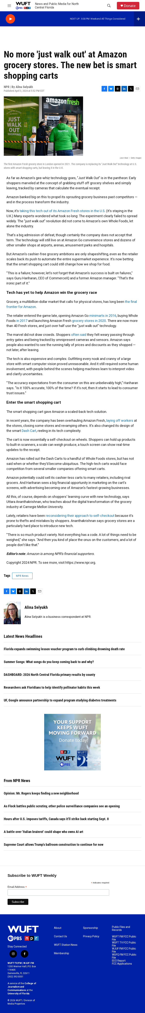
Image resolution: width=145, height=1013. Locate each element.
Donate (130, 6)
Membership (61, 953)
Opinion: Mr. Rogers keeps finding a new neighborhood (41, 793)
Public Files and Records (121, 928)
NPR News (22, 575)
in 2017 (21, 321)
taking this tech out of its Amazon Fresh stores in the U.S (62, 211)
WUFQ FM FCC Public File (124, 956)
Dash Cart (29, 431)
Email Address (17, 887)
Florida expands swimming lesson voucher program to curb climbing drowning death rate (64, 649)
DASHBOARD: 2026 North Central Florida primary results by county (49, 675)
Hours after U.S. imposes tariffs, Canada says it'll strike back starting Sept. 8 (56, 819)
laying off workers (119, 420)
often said (78, 335)
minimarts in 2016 (102, 316)
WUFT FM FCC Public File (124, 938)
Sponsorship (90, 928)
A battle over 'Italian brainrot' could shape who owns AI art (43, 832)
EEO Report (119, 960)
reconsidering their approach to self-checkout (80, 516)
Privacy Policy (91, 936)
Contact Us (60, 936)
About (57, 928)
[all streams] (139, 18)
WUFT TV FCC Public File (124, 944)
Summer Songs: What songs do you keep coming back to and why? (49, 662)
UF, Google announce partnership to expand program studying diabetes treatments (60, 700)
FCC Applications (122, 963)
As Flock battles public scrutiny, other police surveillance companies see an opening (62, 806)
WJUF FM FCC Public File (124, 950)
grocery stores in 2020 (89, 321)
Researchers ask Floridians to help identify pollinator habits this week (52, 687)
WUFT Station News (65, 944)
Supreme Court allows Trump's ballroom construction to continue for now (53, 844)
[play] (10, 19)
